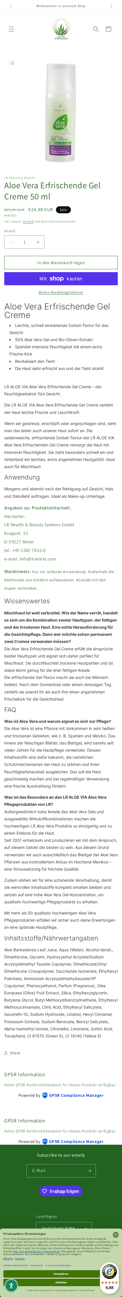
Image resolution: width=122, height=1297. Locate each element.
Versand (28, 221)
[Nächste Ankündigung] (111, 6)
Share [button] (15, 1052)
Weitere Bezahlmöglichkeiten (61, 292)
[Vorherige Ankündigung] (10, 6)
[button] (11, 29)
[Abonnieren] (89, 1170)
